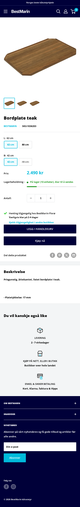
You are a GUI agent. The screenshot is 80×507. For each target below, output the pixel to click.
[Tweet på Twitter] (66, 255)
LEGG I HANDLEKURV (40, 229)
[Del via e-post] (73, 255)
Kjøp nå (40, 241)
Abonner (14, 457)
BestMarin (10, 126)
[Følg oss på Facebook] (6, 486)
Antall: (8, 198)
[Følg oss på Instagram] (13, 486)
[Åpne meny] (5, 11)
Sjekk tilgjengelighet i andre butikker (31, 222)
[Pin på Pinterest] (59, 255)
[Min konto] (66, 11)
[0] (73, 11)
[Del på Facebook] (52, 255)
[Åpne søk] (58, 11)
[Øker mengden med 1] (51, 198)
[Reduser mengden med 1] (31, 198)
